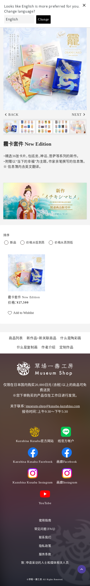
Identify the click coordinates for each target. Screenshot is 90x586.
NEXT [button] (77, 114)
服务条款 (45, 554)
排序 (6, 235)
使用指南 (45, 520)
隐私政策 (45, 545)
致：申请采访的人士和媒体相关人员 (45, 562)
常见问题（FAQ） (45, 529)
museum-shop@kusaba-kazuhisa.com (53, 406)
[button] (81, 73)
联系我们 (45, 537)
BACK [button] (13, 114)
